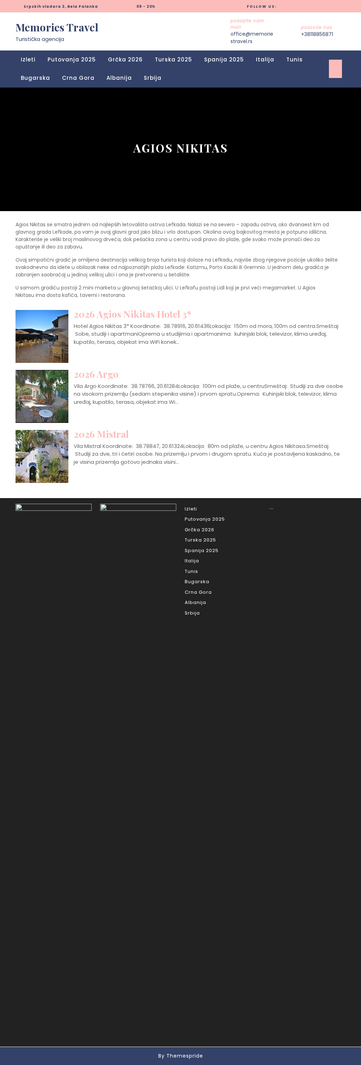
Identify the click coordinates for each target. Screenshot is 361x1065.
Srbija (152, 78)
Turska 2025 (173, 59)
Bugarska (35, 78)
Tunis (294, 59)
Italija (265, 59)
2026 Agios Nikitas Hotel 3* (132, 313)
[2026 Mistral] (42, 456)
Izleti (28, 59)
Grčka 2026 (125, 59)
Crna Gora (78, 78)
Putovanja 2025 (72, 59)
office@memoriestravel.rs (252, 37)
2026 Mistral (101, 433)
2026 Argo (96, 373)
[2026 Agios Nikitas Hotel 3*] (42, 336)
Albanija (119, 78)
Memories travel (57, 27)
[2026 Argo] (42, 396)
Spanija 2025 (224, 59)
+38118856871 (317, 34)
